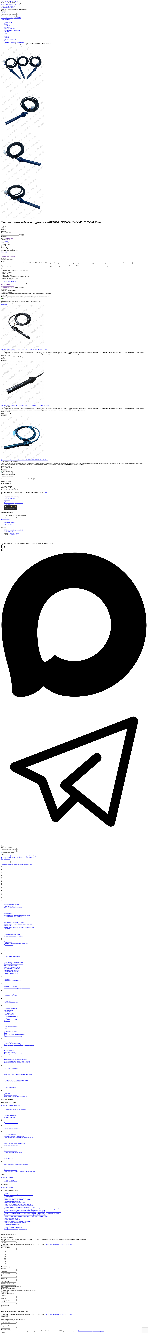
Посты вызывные (9, 1014)
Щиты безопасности (10, 1087)
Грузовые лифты (9, 1196)
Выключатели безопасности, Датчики (15, 1109)
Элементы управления (10, 1170)
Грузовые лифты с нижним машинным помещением (19, 1207)
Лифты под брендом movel (12, 1219)
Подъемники (37, 855)
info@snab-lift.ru (5, 4)
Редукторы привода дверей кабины (14, 1034)
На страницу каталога (7, 1177)
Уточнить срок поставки (8, 256)
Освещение (7, 1001)
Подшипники (8, 1018)
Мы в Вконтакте (9, 524)
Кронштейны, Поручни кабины (13, 962)
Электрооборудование (10, 1095)
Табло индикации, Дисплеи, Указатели (15, 1054)
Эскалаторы (7, 1225)
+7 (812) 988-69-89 (10, 6)
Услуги (6, 24)
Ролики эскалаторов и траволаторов (14, 1143)
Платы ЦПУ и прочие (10, 1019)
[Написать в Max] (74, 697)
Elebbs (45, 492)
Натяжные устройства (10, 995)
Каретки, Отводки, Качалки (12, 967)
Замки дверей (8, 950)
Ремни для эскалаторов (11, 1145)
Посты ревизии (8, 1010)
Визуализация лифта (7, 864)
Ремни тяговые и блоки (11, 1026)
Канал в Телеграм (9, 522)
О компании (7, 25)
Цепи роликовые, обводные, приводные (16, 1164)
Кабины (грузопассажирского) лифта (15, 1198)
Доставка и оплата (9, 28)
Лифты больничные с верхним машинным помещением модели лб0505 (25, 1210)
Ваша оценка (4, 1251)
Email (3, 1240)
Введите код (5, 1326)
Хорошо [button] (3, 1332)
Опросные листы (6, 857)
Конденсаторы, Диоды (10, 965)
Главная (6, 36)
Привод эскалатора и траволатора (14, 1136)
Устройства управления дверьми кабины (16, 1059)
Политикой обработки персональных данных (59, 1244)
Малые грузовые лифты (11, 1218)
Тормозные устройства (10, 1052)
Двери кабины (8, 945)
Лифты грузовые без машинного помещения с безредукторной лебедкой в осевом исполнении (32, 1213)
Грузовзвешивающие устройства (13, 936)
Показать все (4, 304)
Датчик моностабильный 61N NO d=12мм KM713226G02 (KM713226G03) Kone (24, 460)
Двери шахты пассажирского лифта (14, 1202)
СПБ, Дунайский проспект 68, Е (10, 1)
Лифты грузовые (9, 1180)
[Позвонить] (2, 551)
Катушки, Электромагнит (11, 970)
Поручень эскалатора (10, 1134)
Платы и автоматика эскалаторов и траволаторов (18, 1137)
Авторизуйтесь (5, 287)
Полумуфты (7, 1011)
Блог (5, 33)
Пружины (7, 1021)
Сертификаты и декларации (12, 30)
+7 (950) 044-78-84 (13, 534)
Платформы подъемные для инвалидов (15, 1229)
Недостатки (4, 1278)
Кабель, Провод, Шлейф (11, 973)
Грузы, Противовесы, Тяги (12, 934)
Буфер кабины (8, 913)
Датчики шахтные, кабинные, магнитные (16, 40)
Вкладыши (7, 928)
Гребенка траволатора (10, 1115)
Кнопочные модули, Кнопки (12, 968)
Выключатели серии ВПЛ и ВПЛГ (14, 922)
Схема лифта (8, 22)
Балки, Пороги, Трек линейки (13, 916)
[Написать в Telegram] (74, 844)
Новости (6, 31)
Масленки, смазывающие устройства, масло (17, 988)
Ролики (6, 1030)
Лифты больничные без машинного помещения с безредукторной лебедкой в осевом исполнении (32, 1212)
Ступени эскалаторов (10, 1151)
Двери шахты (8, 942)
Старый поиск (8, 504)
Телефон (4, 1271)
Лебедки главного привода (12, 1201)
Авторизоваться (5, 1329)
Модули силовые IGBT (11, 986)
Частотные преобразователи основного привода (18, 1074)
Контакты (7, 27)
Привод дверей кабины (11, 1016)
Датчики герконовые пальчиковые (14, 42)
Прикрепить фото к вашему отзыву (11, 1286)
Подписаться (4, 1246)
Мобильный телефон (7, 1321)
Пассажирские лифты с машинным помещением (18, 1204)
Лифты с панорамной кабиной (13, 1227)
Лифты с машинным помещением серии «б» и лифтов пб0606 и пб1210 (25, 1215)
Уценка (3, 19)
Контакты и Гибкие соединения (13, 964)
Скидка (3, 859)
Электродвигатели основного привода (15, 1096)
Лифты (31, 855)
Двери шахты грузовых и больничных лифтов (17, 1199)
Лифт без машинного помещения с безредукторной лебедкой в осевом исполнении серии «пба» (32, 1209)
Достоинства (4, 1275)
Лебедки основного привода (12, 980)
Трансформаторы (9, 1050)
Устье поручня (8, 1158)
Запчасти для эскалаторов (20, 855)
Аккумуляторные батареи (11, 904)
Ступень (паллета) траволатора (13, 1152)
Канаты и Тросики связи (11, 971)
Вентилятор (7, 925)
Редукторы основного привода (13, 1036)
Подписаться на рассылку (11, 496)
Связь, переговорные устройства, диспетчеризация (19, 1045)
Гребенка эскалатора (10, 1117)
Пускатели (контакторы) (11, 1008)
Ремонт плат (14, 857)
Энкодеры (7, 1093)
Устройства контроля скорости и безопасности (17, 1061)
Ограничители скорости (11, 1002)
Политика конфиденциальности (13, 503)
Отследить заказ (15, 4)
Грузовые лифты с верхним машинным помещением (19, 1205)
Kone (6, 241)
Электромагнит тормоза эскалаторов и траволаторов (19, 1171)
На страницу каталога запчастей (22, 864)
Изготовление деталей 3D (26, 857)
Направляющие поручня (11, 1128)
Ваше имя (4, 1268)
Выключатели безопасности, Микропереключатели (19, 927)
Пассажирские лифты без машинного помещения (18, 1195)
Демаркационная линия (11, 1123)
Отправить (4, 1292)
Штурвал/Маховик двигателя (12, 1081)
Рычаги (6, 1028)
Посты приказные (9, 1013)
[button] (74, 546)
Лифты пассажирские (10, 1181)
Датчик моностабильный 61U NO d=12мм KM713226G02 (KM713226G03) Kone (24, 349)
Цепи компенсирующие (11, 1068)
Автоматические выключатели (13, 907)
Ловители (7, 979)
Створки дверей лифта (10, 1042)
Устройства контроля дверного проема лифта (17, 1062)
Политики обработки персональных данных (91, 1331)
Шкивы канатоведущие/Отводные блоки (16, 1080)
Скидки (7, 19)
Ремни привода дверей (10, 1031)
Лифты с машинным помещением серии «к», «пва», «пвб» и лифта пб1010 (26, 1216)
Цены (5, 501)
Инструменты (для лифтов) (12, 956)
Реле (5, 1033)
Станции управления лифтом (12, 1043)
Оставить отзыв (8, 238)
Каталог (3, 10)
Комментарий (5, 1281)
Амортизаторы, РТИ (10, 906)
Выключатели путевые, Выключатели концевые (18, 924)
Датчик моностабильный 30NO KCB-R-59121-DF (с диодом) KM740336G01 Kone (25, 405)
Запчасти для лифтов (10, 39)
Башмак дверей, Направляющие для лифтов (17, 915)
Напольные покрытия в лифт (12, 994)
